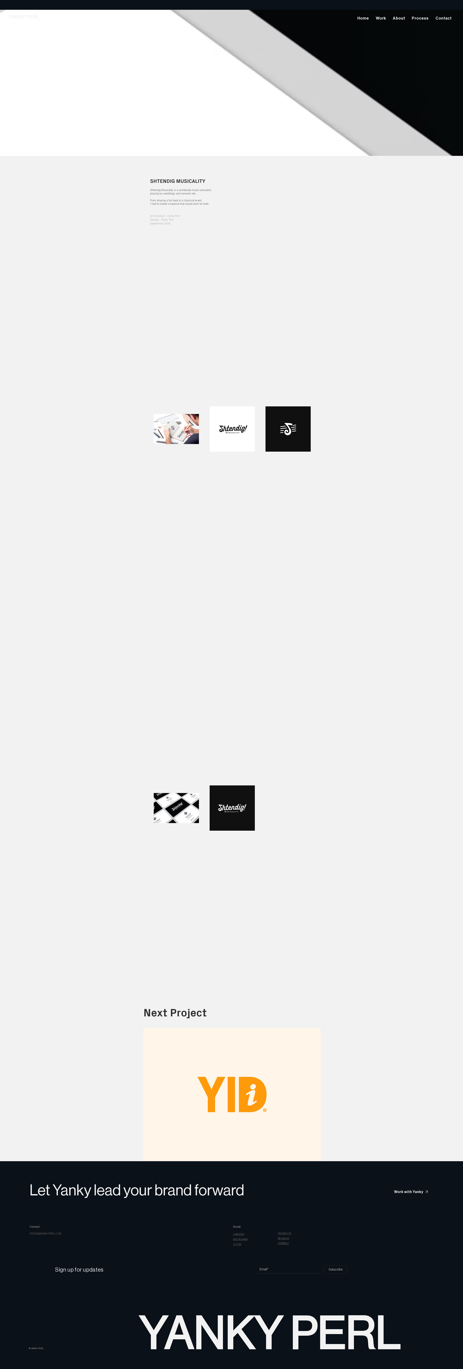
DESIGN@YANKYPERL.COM (45, 1234)
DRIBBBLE (283, 1243)
